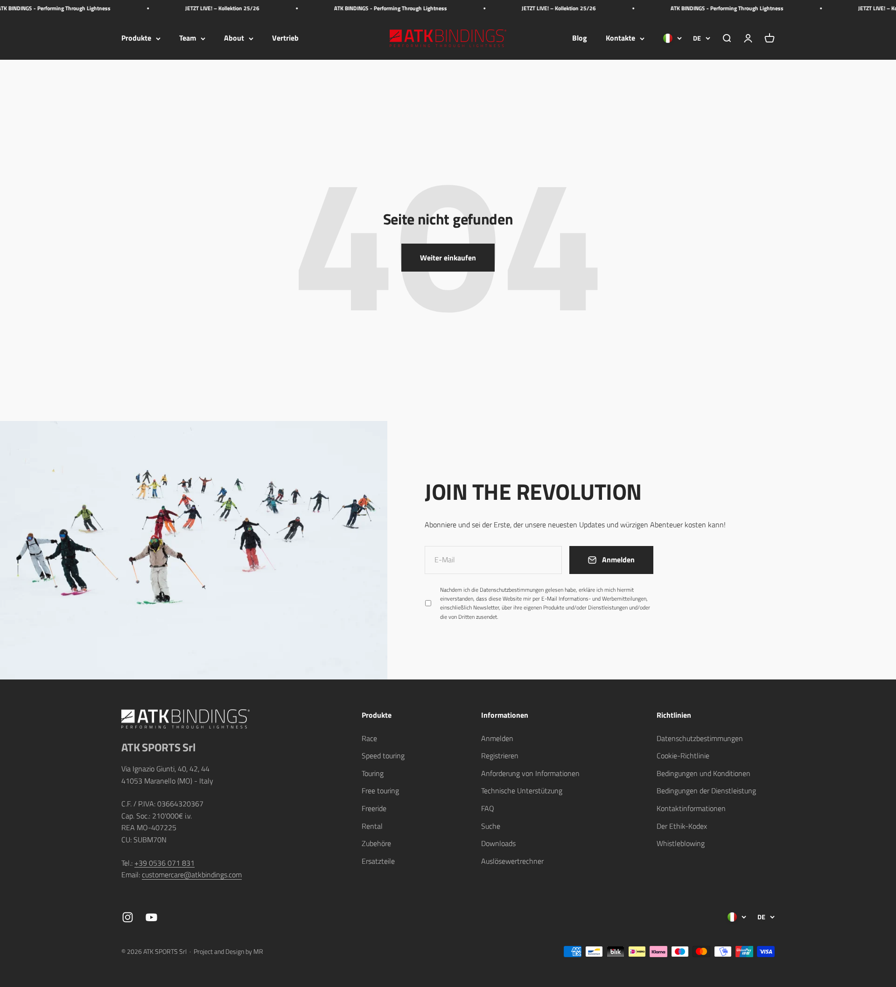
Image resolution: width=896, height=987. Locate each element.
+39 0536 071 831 (164, 862)
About (234, 38)
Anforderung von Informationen (530, 773)
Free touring (380, 790)
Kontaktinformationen (691, 808)
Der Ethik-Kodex (682, 826)
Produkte (136, 38)
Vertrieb (285, 38)
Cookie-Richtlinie (683, 755)
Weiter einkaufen (448, 257)
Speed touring (383, 755)
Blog (579, 38)
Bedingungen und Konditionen (703, 773)
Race (369, 738)
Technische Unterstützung (521, 790)
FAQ (487, 808)
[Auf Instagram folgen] (127, 917)
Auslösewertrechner (512, 861)
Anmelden (497, 738)
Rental (372, 826)
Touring (373, 773)
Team (187, 38)
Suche (490, 826)
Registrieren (499, 755)
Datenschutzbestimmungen (512, 589)
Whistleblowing (681, 843)
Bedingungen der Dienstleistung (706, 790)
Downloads (498, 843)
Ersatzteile (378, 861)
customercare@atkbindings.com (192, 874)
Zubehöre (376, 843)
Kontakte (620, 38)
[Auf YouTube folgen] (151, 917)
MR (258, 951)
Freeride (374, 808)
